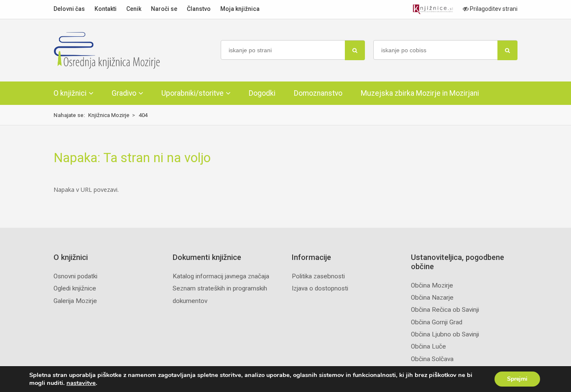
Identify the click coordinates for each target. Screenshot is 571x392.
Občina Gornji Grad (436, 322)
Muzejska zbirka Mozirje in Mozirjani (420, 93)
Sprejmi (517, 379)
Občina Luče (428, 346)
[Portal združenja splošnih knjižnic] (432, 9)
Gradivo (124, 93)
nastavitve (81, 383)
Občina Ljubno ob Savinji (445, 334)
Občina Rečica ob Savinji (445, 309)
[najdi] (355, 50)
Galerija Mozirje (75, 301)
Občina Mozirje (432, 285)
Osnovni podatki (75, 276)
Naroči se (164, 8)
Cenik (133, 8)
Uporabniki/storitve (192, 93)
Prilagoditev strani (493, 8)
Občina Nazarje (432, 297)
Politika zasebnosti (318, 276)
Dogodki (262, 93)
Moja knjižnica (240, 8)
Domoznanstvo (318, 93)
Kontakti (105, 8)
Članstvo (199, 8)
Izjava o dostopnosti (320, 288)
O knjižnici (70, 93)
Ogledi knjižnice (75, 288)
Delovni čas (69, 8)
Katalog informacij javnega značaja (221, 276)
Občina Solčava (432, 359)
